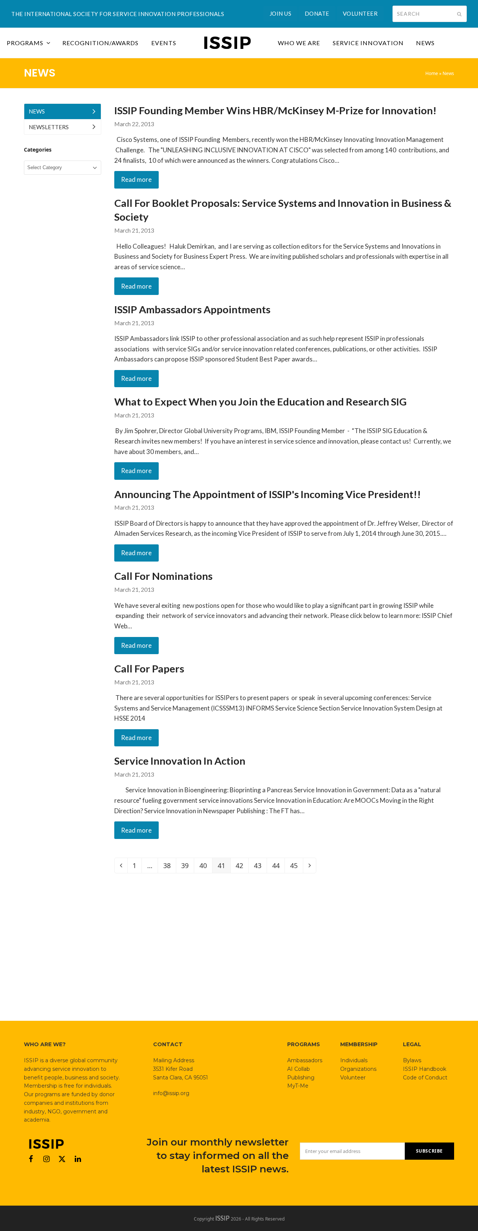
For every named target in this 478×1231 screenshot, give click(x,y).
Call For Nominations (163, 576)
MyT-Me (297, 1085)
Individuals (353, 1060)
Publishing (300, 1077)
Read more (136, 179)
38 (169, 867)
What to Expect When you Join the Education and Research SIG (260, 401)
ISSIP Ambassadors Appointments (192, 309)
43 (260, 867)
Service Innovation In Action (179, 761)
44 (278, 867)
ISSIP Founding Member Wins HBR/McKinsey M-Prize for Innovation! (275, 110)
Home (431, 73)
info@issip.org (171, 1093)
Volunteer (353, 1077)
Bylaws (412, 1060)
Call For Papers (149, 668)
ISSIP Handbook (424, 1069)
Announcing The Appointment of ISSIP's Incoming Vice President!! (267, 494)
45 (296, 867)
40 (205, 867)
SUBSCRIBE (429, 1151)
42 (242, 867)
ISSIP (222, 1218)
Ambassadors (304, 1060)
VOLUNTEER (360, 13)
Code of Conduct (425, 1077)
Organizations (358, 1069)
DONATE (317, 13)
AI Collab (298, 1069)
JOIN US (281, 13)
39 (187, 867)
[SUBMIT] (459, 14)
